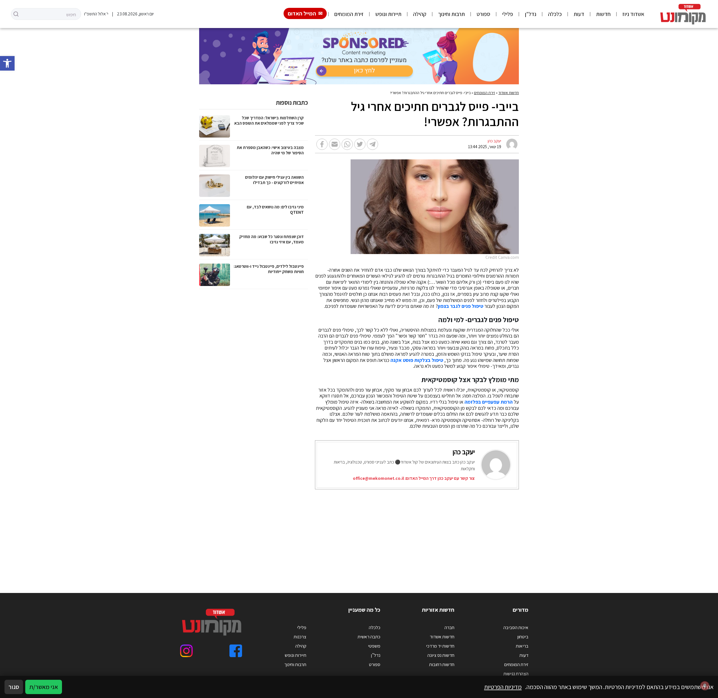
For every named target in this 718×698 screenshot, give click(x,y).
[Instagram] (186, 651)
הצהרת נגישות (515, 674)
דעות (579, 14)
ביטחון (522, 637)
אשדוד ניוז (633, 14)
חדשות (603, 14)
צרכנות (300, 637)
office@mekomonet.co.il (378, 478)
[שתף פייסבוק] (322, 144)
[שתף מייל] (334, 144)
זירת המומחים (348, 14)
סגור (13, 687)
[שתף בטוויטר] (359, 144)
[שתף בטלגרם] (372, 144)
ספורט (483, 14)
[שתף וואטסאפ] (347, 144)
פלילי (507, 14)
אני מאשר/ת (43, 687)
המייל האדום (302, 13)
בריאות (522, 646)
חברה (449, 627)
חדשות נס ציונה (440, 655)
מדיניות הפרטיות (503, 687)
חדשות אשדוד (508, 92)
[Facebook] (235, 651)
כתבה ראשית (369, 637)
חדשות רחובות (441, 664)
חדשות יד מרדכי (440, 646)
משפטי (374, 646)
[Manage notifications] (704, 685)
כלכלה (555, 14)
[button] (7, 63)
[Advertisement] (350, 534)
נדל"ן (530, 14)
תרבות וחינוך (451, 14)
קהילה (419, 14)
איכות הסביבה (515, 627)
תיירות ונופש (388, 14)
